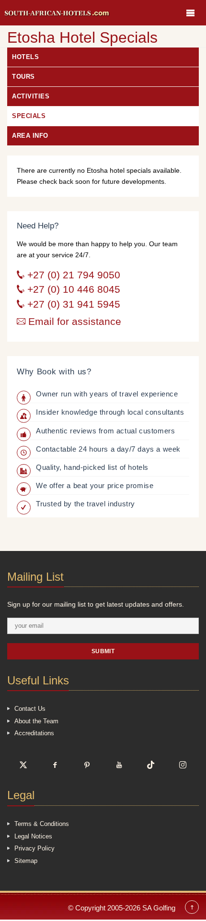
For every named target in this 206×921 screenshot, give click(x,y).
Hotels (25, 56)
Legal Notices (33, 836)
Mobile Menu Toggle (190, 12)
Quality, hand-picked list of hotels (92, 467)
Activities (30, 96)
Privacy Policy (34, 848)
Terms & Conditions (41, 823)
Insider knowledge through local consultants (110, 412)
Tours (23, 76)
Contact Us (30, 708)
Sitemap (25, 860)
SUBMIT (103, 651)
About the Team (36, 721)
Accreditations (34, 733)
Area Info (30, 135)
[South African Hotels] (57, 12)
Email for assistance (73, 321)
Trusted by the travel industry (85, 504)
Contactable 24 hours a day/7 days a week (108, 449)
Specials (29, 116)
